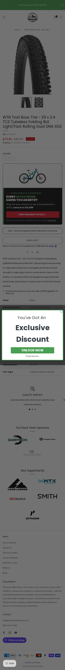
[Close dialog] (61, 312)
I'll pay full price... (32, 356)
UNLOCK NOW (33, 350)
